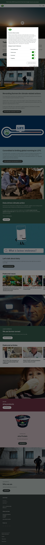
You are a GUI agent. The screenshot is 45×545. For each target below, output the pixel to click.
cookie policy (21, 43)
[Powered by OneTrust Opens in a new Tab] (33, 66)
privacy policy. (27, 43)
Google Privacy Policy (12, 43)
